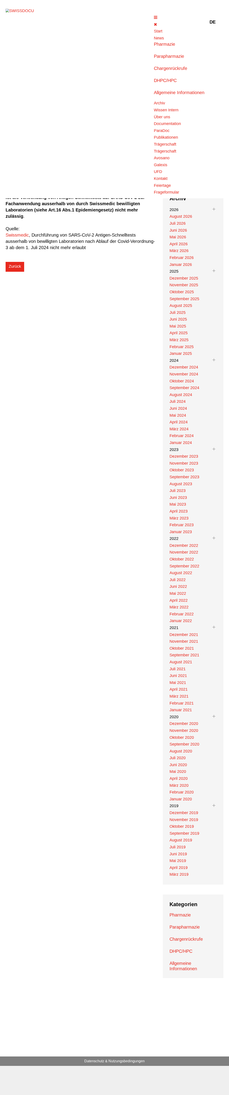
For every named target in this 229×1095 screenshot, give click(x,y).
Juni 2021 (178, 675)
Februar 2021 (182, 703)
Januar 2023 (181, 532)
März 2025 (179, 340)
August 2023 (181, 484)
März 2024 (179, 429)
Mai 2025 (178, 326)
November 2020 (184, 730)
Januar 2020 (181, 799)
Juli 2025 (178, 312)
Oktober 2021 (182, 648)
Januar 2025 (181, 353)
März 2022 (179, 607)
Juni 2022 (178, 586)
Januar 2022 (181, 621)
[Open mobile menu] (155, 17)
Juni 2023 (178, 497)
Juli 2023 (178, 490)
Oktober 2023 (182, 470)
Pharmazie (164, 44)
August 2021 (181, 662)
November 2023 (184, 463)
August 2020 (181, 751)
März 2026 (179, 250)
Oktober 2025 (182, 292)
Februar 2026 (182, 257)
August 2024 (181, 394)
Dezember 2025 (184, 278)
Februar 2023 (182, 525)
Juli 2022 (178, 580)
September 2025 (184, 299)
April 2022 (179, 600)
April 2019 (179, 867)
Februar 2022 (182, 614)
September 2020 (184, 744)
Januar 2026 (181, 264)
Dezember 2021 (184, 634)
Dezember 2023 (184, 456)
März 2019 (179, 874)
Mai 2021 (178, 682)
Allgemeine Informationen (179, 92)
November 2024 (184, 374)
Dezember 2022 (184, 545)
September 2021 (184, 655)
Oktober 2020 (182, 737)
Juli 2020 (178, 758)
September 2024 (184, 388)
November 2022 (184, 552)
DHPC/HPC (165, 80)
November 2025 (184, 285)
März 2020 (179, 785)
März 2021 (179, 696)
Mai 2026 (178, 237)
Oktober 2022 (182, 559)
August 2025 (181, 305)
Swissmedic (17, 235)
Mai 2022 (178, 593)
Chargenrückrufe (170, 68)
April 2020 (179, 778)
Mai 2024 (178, 415)
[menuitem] (158, 31)
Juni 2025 (178, 319)
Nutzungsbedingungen (126, 1061)
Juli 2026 (178, 223)
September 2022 (184, 566)
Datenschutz (94, 1061)
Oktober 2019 (182, 826)
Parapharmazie (169, 56)
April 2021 (179, 689)
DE (213, 21)
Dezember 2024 (184, 367)
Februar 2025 (182, 347)
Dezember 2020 (184, 723)
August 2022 (181, 573)
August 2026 (181, 216)
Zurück (15, 266)
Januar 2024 (181, 442)
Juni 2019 (178, 854)
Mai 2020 (178, 771)
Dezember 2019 (184, 812)
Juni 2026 (178, 230)
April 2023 (179, 511)
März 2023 (179, 518)
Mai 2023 (178, 504)
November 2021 (184, 641)
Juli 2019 (178, 847)
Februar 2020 (182, 792)
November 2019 (184, 819)
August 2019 (181, 840)
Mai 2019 (178, 860)
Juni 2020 (178, 765)
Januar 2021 (181, 710)
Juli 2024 (178, 401)
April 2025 (179, 333)
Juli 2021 (178, 669)
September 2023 (184, 477)
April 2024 (179, 422)
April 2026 (179, 244)
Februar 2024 (182, 435)
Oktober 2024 (182, 381)
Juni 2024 (178, 408)
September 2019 (184, 833)
